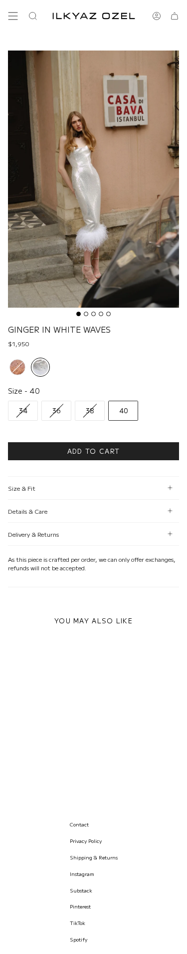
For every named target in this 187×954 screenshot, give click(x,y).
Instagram (82, 873)
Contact (79, 824)
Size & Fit (21, 488)
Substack (81, 890)
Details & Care (27, 511)
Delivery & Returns (33, 534)
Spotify (78, 939)
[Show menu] (13, 16)
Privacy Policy (86, 840)
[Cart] (175, 16)
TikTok (77, 922)
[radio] (17, 367)
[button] (33, 16)
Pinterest (80, 906)
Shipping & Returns (94, 857)
